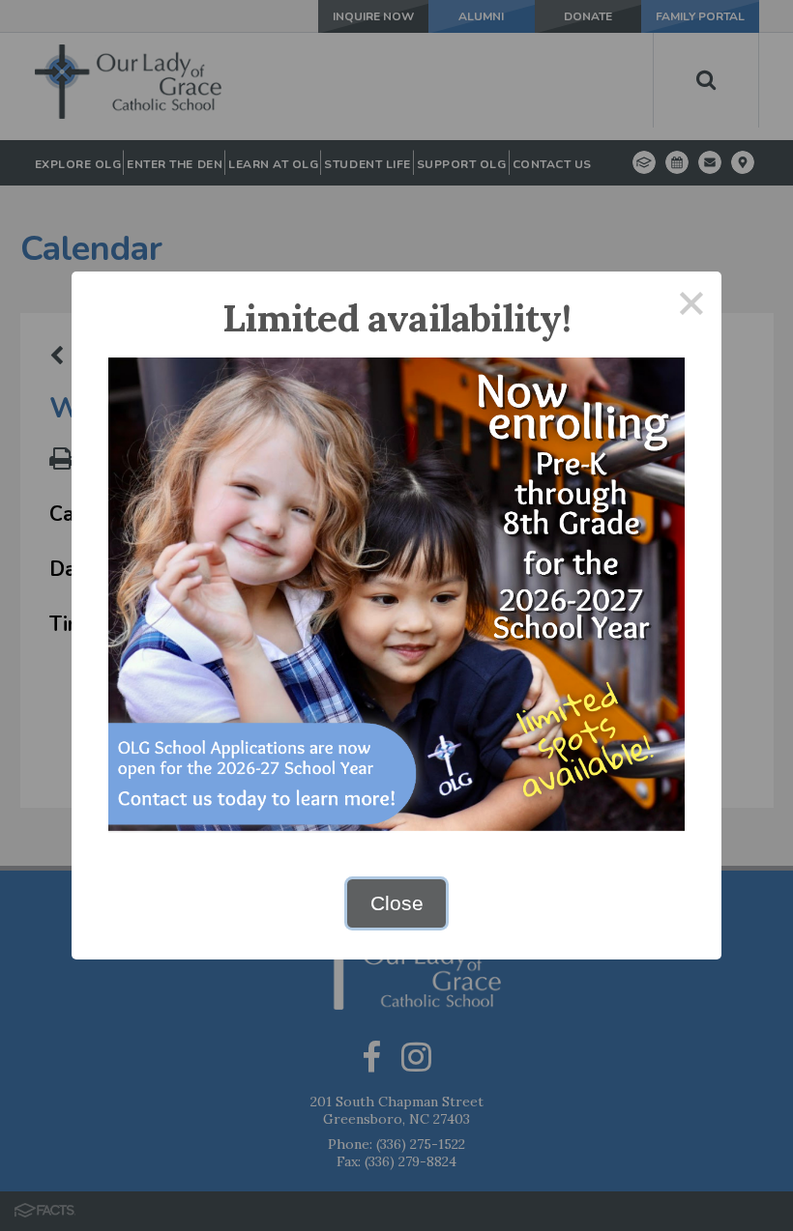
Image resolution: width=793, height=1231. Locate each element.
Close (397, 903)
